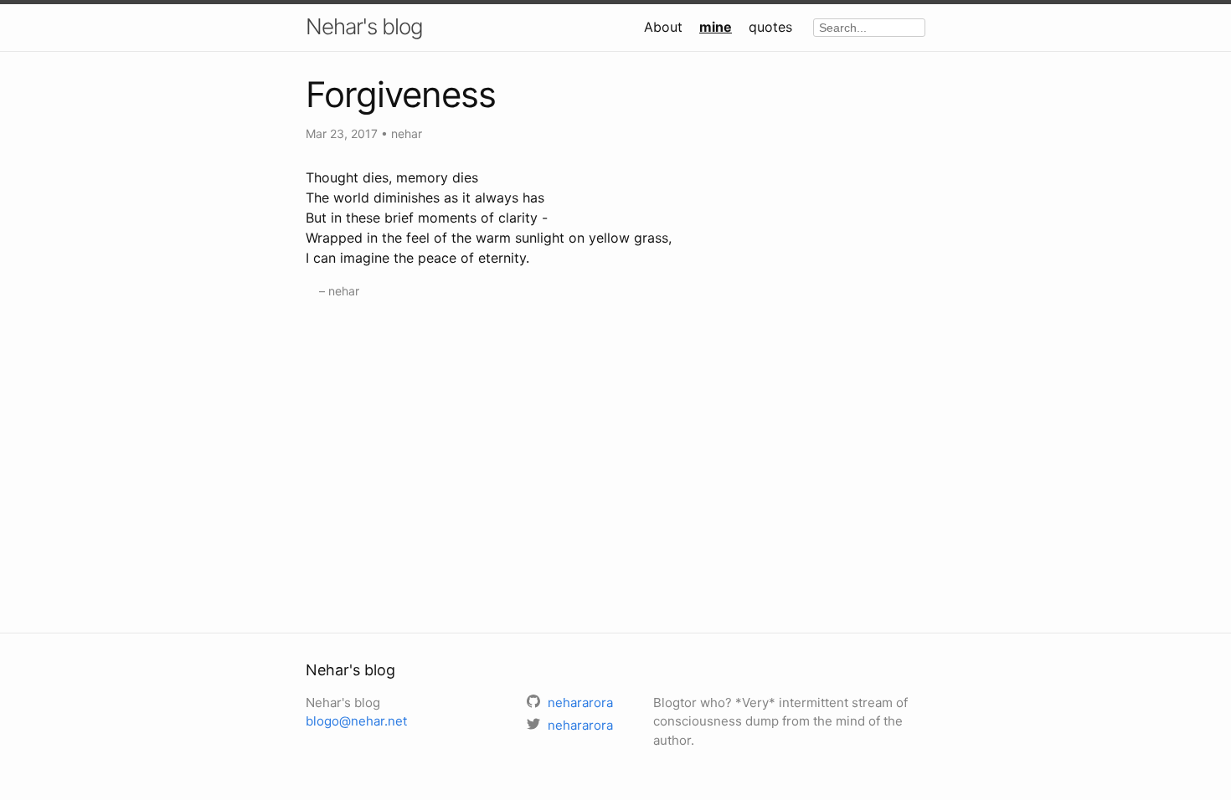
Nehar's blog (364, 26)
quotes (770, 26)
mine (715, 26)
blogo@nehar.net (356, 721)
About (663, 26)
